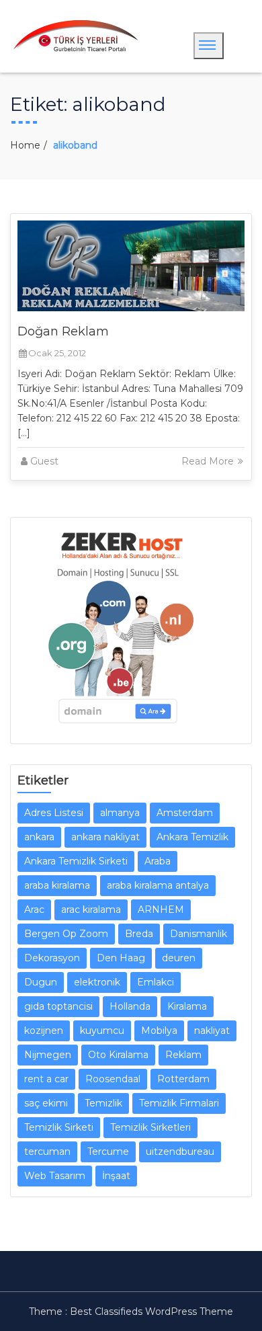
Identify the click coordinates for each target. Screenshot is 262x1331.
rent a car (46, 1079)
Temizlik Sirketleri (150, 1127)
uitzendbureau (180, 1151)
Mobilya (159, 1030)
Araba (157, 861)
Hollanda (130, 1006)
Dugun (40, 982)
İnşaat (116, 1176)
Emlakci (155, 982)
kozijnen (43, 1030)
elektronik (97, 982)
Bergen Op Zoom (66, 934)
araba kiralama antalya (158, 885)
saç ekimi (46, 1103)
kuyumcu (102, 1030)
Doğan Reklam (63, 331)
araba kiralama (57, 885)
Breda (139, 934)
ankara (39, 837)
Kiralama (187, 1006)
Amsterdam (185, 813)
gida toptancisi (58, 1006)
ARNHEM (161, 909)
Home (25, 145)
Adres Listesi (53, 813)
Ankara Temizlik (192, 837)
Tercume (108, 1151)
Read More (208, 461)
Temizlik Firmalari (179, 1103)
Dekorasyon (52, 958)
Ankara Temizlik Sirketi (76, 861)
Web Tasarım (54, 1176)
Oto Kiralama (118, 1055)
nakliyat (212, 1030)
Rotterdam (183, 1079)
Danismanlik (198, 934)
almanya (120, 813)
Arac (34, 909)
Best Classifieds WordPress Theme (151, 1311)
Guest (44, 461)
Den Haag (121, 958)
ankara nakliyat (105, 837)
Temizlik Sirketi (58, 1127)
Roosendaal (112, 1079)
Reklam (183, 1055)
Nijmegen (47, 1055)
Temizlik (103, 1103)
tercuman (47, 1151)
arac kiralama (91, 909)
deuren (178, 958)
